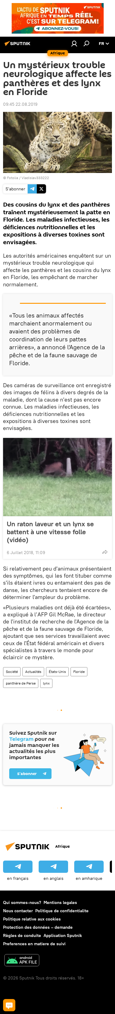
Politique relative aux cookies (32, 919)
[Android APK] (22, 961)
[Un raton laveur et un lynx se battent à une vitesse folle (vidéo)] (57, 477)
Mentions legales (60, 902)
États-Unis (57, 671)
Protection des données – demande (38, 927)
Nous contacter (18, 910)
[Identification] (74, 43)
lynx (46, 683)
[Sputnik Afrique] (18, 46)
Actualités (33, 671)
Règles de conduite (22, 935)
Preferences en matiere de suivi (34, 943)
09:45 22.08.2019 (20, 104)
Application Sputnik (63, 935)
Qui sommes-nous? (22, 902)
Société (12, 671)
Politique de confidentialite (62, 910)
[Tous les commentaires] (9, 1005)
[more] (105, 552)
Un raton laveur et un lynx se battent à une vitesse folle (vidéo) (50, 532)
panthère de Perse (21, 683)
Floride (79, 671)
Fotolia (12, 177)
